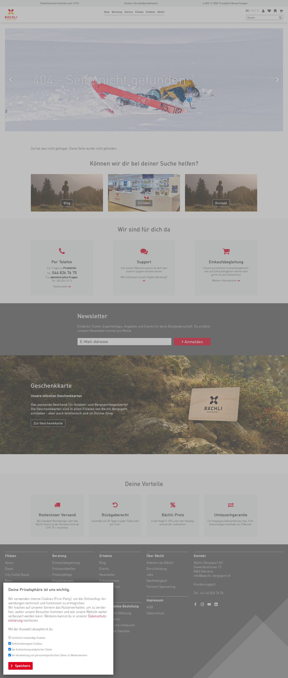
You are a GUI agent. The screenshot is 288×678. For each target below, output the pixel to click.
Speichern (22, 666)
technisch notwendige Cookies (29, 637)
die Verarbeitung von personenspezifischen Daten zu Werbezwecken (49, 655)
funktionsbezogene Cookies (27, 643)
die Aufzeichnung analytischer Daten (32, 649)
